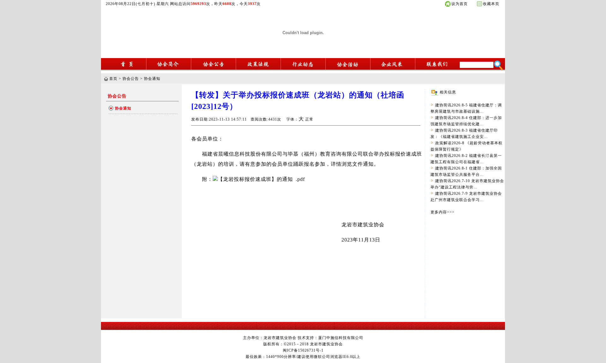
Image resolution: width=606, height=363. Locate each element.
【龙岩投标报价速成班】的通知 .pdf (261, 179)
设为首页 (459, 4)
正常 (309, 119)
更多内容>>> (442, 212)
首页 (113, 78)
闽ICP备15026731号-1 (303, 350)
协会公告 (130, 78)
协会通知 (152, 78)
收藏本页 (491, 4)
